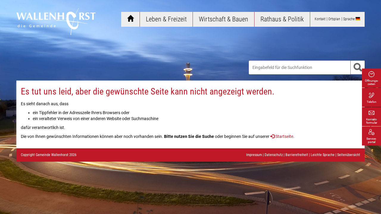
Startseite (284, 136)
